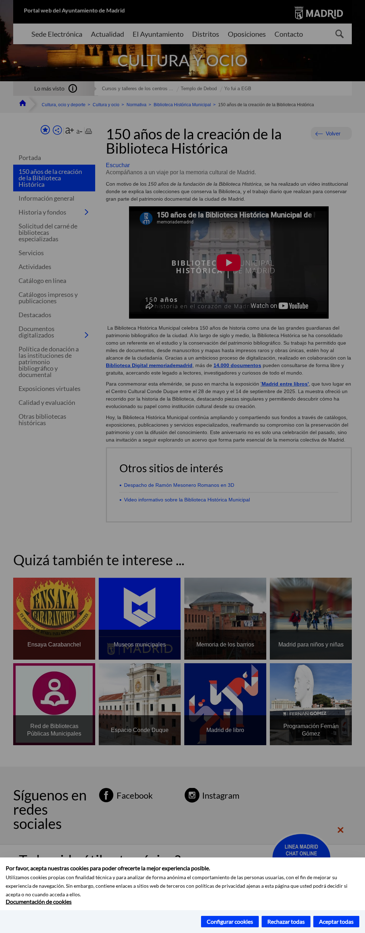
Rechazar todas (286, 921)
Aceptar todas (336, 921)
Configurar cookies (230, 921)
